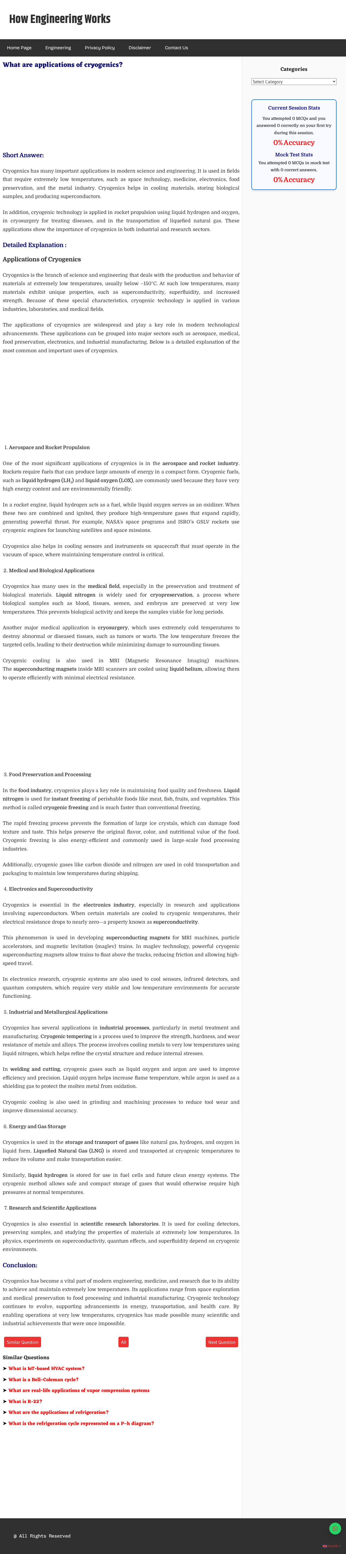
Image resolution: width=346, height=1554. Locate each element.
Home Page (19, 48)
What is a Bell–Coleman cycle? (41, 1379)
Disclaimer (140, 48)
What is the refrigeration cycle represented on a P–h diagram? (78, 1423)
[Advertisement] (121, 109)
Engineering (58, 48)
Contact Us (176, 48)
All (123, 1342)
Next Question (221, 1342)
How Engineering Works (60, 20)
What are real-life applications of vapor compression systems (76, 1390)
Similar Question (22, 1342)
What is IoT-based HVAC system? (44, 1368)
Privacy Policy (100, 48)
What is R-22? (22, 1401)
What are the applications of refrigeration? (56, 1412)
